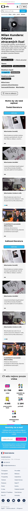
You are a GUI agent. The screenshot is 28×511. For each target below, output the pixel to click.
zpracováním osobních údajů (17, 447)
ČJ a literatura (6, 79)
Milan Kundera (20, 87)
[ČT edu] (5, 7)
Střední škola (15, 72)
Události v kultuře (7, 60)
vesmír (18, 14)
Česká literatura (7, 66)
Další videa (14, 113)
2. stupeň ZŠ (5, 72)
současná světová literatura (9, 85)
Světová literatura (19, 66)
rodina (14, 14)
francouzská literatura (8, 87)
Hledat (23, 11)
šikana (10, 14)
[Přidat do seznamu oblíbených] (23, 118)
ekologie (23, 14)
